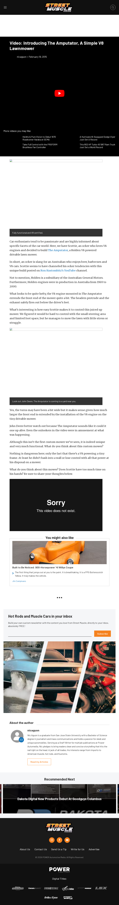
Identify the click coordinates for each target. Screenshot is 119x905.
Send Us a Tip (58, 849)
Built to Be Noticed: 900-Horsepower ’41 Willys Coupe (42, 567)
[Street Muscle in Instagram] (52, 840)
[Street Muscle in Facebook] (59, 840)
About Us (25, 849)
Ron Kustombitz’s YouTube (58, 270)
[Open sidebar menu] (5, 7)
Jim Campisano (19, 581)
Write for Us (77, 849)
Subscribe (102, 633)
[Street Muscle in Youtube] (67, 840)
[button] (59, 93)
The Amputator (58, 250)
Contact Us (40, 849)
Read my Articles (39, 761)
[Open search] (113, 7)
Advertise (94, 849)
